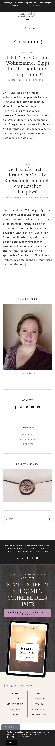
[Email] (38, 407)
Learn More (28, 373)
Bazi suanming (27, 439)
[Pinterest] (27, 407)
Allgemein (27, 164)
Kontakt (15, 714)
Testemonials (40, 714)
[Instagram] (21, 28)
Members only (40, 709)
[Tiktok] (32, 558)
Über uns (15, 698)
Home (15, 693)
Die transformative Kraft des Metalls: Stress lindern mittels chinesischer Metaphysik (27, 181)
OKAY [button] (11, 742)
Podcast (15, 709)
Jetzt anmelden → (36, 5)
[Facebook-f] (30, 28)
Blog (40, 693)
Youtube (40, 704)
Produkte (39, 699)
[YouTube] (32, 407)
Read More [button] (24, 737)
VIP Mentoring (15, 704)
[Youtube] (35, 28)
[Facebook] (16, 407)
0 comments (31, 80)
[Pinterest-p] (25, 28)
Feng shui (27, 52)
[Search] (49, 518)
